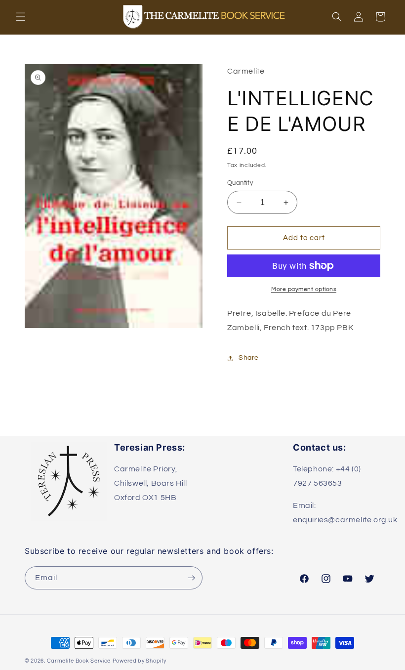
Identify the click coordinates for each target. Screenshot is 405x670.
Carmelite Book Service (79, 661)
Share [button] (249, 357)
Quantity (240, 182)
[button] (21, 17)
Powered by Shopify (139, 661)
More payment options (303, 289)
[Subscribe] (191, 577)
